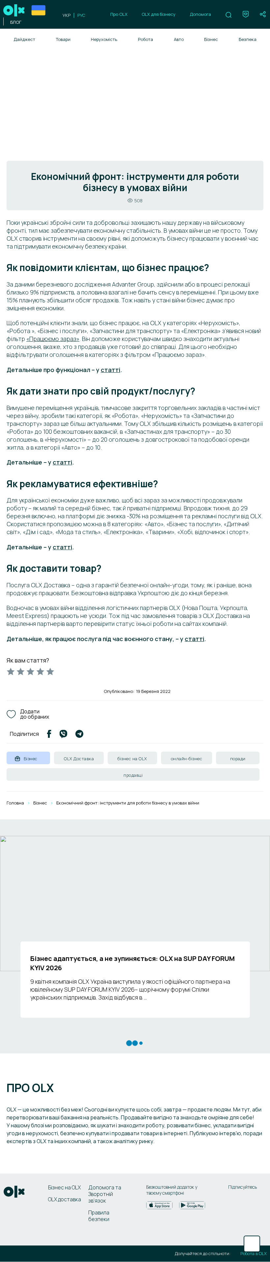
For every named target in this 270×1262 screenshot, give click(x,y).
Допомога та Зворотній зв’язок (104, 1194)
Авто (179, 39)
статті (110, 370)
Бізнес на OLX (64, 1187)
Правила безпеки (98, 1216)
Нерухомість (104, 39)
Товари (63, 39)
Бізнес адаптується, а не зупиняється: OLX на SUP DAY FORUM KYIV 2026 (132, 963)
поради (238, 759)
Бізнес (211, 39)
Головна (15, 803)
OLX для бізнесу (159, 14)
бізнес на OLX (132, 759)
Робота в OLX (253, 1253)
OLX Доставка (79, 759)
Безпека (247, 39)
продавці (133, 775)
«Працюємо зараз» (52, 339)
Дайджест (24, 39)
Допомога (200, 14)
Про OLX (118, 14)
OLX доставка (64, 1199)
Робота (145, 39)
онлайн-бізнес (186, 759)
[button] (228, 15)
